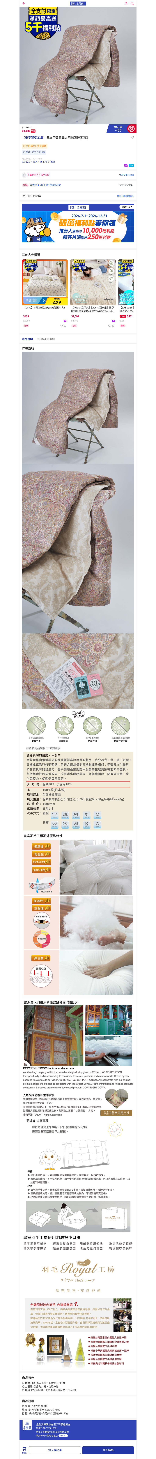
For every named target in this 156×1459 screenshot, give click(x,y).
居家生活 (26, 162)
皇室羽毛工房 (34, 138)
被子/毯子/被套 (47, 162)
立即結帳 (108, 1450)
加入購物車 (55, 1450)
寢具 (35, 162)
